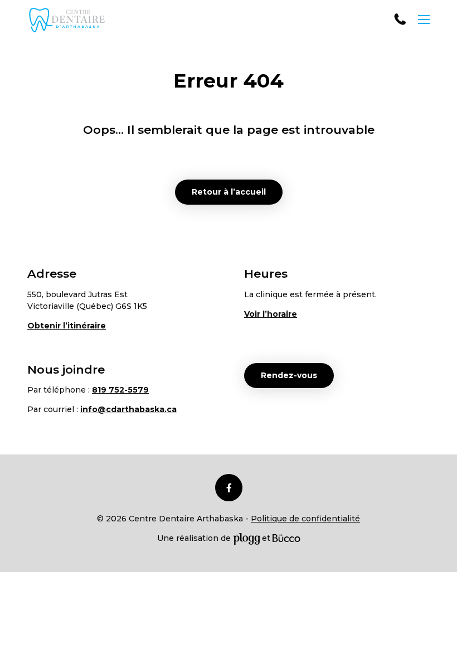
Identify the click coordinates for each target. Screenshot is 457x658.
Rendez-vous (289, 375)
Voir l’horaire (270, 314)
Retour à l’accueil (229, 192)
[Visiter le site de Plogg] (246, 538)
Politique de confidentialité (305, 519)
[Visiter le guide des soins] (286, 538)
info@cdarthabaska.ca (128, 409)
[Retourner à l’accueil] (66, 19)
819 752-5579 (400, 19)
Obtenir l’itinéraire (66, 326)
